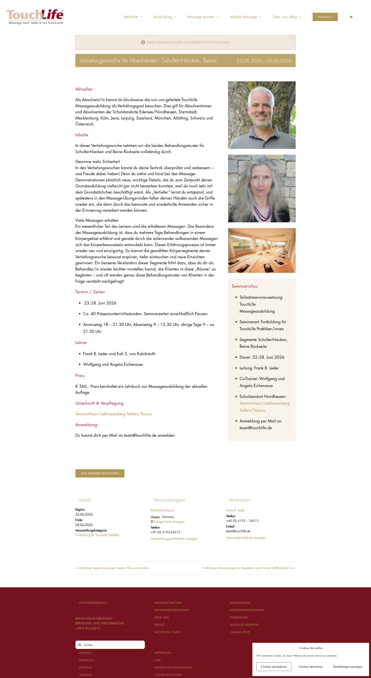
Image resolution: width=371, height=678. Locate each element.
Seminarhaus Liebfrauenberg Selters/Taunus (113, 413)
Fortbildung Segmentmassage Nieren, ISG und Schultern (113, 568)
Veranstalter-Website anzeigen (245, 538)
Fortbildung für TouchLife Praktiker (97, 535)
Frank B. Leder (235, 510)
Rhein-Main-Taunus (162, 510)
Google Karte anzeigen (169, 522)
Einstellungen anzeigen (347, 666)
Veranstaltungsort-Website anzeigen (174, 539)
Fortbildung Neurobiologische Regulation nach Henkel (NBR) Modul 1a (248, 568)
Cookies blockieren (311, 666)
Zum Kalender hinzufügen (100, 473)
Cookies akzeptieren (274, 666)
